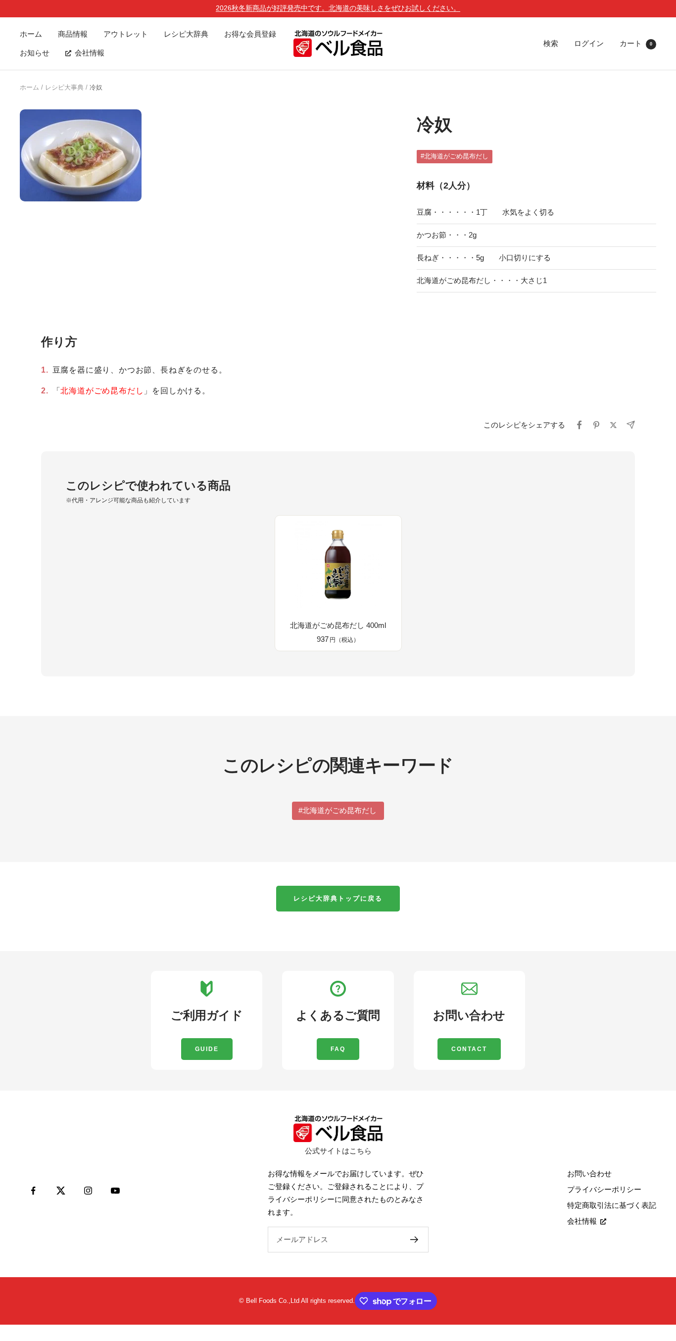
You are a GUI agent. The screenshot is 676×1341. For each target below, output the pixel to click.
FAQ (338, 1049)
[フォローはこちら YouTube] (115, 1190)
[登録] (414, 1239)
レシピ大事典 (64, 87)
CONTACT (469, 1049)
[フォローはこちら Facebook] (33, 1190)
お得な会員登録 (250, 34)
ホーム (31, 34)
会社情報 (89, 52)
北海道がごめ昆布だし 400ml (338, 625)
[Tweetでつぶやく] (613, 425)
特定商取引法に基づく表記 (611, 1205)
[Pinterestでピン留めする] (596, 425)
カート (636, 43)
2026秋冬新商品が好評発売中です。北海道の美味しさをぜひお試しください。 (338, 8)
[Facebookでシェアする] (579, 425)
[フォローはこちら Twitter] (60, 1190)
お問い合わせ (589, 1173)
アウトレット (125, 34)
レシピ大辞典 (186, 34)
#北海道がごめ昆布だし (454, 156)
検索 (550, 43)
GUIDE (207, 1049)
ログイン (589, 43)
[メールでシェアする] (630, 425)
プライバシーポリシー (604, 1189)
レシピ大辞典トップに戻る (338, 898)
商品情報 (73, 34)
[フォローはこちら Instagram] (87, 1190)
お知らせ (34, 52)
